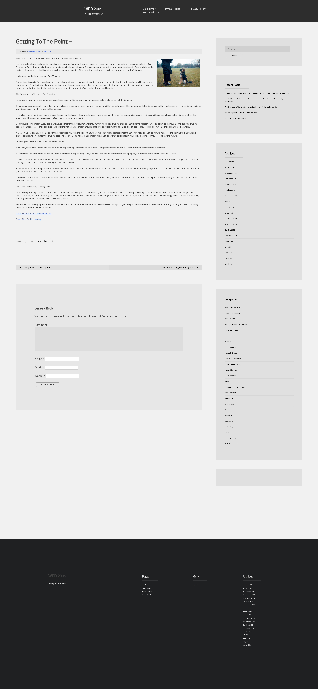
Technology (229, 427)
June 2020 (228, 253)
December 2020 (231, 218)
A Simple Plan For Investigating (236, 118)
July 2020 (228, 247)
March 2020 (229, 264)
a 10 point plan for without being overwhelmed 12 (243, 113)
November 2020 (231, 224)
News (227, 381)
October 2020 (230, 230)
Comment (41, 325)
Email (39, 367)
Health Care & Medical (39, 241)
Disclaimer (149, 8)
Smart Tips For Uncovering (28, 219)
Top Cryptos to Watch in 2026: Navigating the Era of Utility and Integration (251, 107)
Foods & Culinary (231, 347)
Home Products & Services (235, 364)
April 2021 (228, 201)
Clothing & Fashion (232, 330)
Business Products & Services (236, 324)
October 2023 (230, 190)
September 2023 (231, 196)
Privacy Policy (198, 8)
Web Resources (231, 444)
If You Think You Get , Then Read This (33, 213)
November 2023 (231, 184)
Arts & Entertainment (232, 313)
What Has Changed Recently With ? (179, 267)
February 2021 (230, 207)
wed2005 (47, 51)
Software (228, 415)
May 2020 (228, 258)
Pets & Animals (230, 393)
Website (40, 376)
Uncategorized (230, 438)
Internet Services (231, 370)
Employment (229, 336)
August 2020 (229, 241)
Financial (228, 341)
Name (39, 359)
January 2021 (229, 213)
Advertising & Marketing (233, 307)
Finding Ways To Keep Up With (36, 267)
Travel (227, 432)
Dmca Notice (172, 8)
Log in (195, 585)
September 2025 (231, 173)
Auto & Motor (230, 319)
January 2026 (229, 167)
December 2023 (231, 179)
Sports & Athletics (231, 421)
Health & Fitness (231, 353)
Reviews (228, 410)
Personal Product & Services (235, 387)
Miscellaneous (230, 375)
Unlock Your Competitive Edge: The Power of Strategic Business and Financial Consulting (257, 93)
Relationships (230, 404)
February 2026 (230, 162)
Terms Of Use (151, 12)
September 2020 (231, 236)
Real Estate (229, 398)
